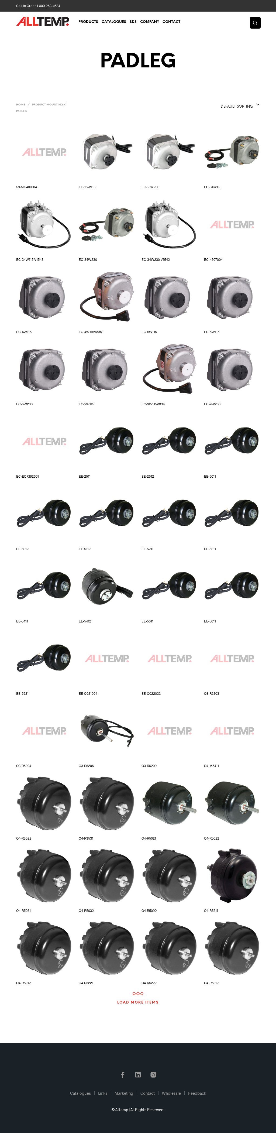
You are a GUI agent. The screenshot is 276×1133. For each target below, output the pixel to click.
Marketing (124, 1093)
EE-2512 (148, 476)
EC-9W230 (212, 404)
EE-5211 (147, 549)
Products (88, 22)
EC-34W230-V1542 (156, 259)
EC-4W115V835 (90, 332)
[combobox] (229, 105)
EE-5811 (210, 621)
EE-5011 (210, 476)
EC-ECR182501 (27, 476)
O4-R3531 (86, 838)
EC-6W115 (211, 332)
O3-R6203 (211, 693)
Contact (171, 22)
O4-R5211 (211, 910)
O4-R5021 (149, 838)
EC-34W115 (212, 187)
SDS (133, 22)
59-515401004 (26, 187)
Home (20, 104)
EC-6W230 (24, 404)
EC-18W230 (150, 187)
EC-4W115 (24, 332)
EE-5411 (22, 621)
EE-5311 (210, 549)
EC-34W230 (88, 259)
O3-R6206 (86, 766)
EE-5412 (85, 621)
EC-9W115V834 (153, 404)
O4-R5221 (86, 983)
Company (149, 22)
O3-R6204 (23, 766)
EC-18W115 (87, 187)
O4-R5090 (149, 910)
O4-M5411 (211, 766)
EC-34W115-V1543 (29, 259)
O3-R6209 (149, 766)
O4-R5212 (23, 983)
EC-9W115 (86, 404)
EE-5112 (85, 549)
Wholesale (171, 1093)
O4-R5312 (211, 983)
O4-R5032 (86, 910)
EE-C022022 (151, 693)
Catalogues (114, 22)
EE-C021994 (88, 693)
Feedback (197, 1093)
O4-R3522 (23, 838)
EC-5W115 (149, 332)
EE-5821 (22, 693)
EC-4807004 (213, 259)
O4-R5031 (23, 910)
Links (102, 1093)
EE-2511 (85, 476)
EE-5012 (22, 549)
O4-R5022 (211, 838)
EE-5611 (147, 621)
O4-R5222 (149, 983)
